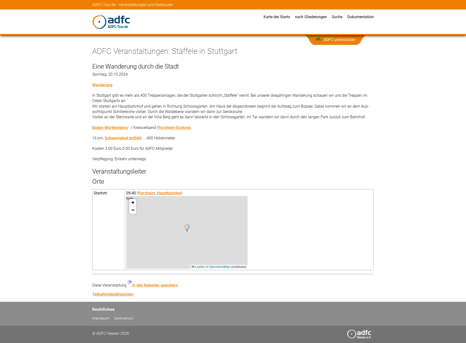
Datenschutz (123, 318)
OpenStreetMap (219, 266)
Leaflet (199, 266)
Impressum (100, 318)
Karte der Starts (277, 17)
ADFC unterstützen (340, 39)
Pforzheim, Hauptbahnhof (159, 193)
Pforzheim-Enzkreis (174, 127)
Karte (186, 232)
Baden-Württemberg (110, 127)
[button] (186, 228)
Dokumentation (360, 17)
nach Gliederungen (311, 17)
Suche (337, 17)
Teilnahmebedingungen (112, 294)
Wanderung (102, 85)
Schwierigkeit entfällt (123, 138)
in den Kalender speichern (154, 285)
